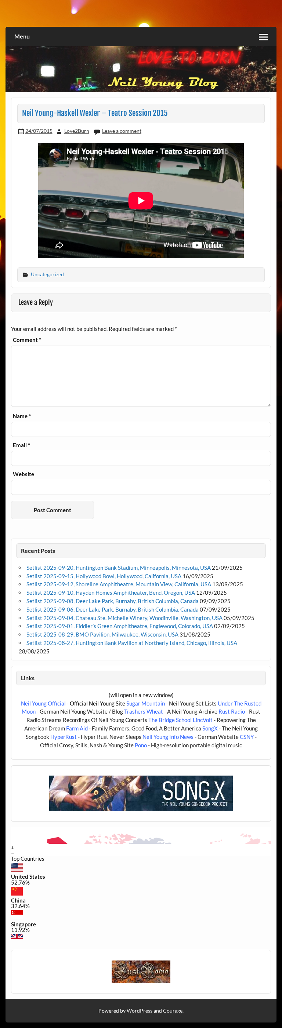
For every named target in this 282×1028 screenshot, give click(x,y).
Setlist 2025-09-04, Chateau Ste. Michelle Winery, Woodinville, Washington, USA (124, 618)
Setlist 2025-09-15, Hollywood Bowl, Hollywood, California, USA (103, 576)
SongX (210, 728)
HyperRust (63, 736)
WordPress (139, 1010)
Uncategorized (47, 274)
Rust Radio (231, 711)
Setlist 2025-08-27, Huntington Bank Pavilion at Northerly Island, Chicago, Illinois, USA (131, 642)
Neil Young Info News (168, 736)
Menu (22, 36)
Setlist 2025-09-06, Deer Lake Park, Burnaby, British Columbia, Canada (112, 609)
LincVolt (203, 720)
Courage (172, 1010)
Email (21, 445)
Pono (141, 745)
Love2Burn (76, 131)
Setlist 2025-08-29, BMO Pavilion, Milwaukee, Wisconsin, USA (102, 634)
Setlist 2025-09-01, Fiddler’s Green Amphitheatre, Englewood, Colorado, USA (119, 626)
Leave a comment (121, 131)
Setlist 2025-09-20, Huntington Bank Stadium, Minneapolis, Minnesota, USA (118, 567)
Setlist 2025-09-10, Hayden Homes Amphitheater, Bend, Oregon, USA (110, 592)
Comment (27, 340)
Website (23, 474)
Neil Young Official (43, 703)
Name (22, 416)
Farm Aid (77, 728)
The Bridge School (170, 720)
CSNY (247, 736)
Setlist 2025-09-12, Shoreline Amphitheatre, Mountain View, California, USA (118, 584)
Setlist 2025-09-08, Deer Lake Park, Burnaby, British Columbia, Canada (112, 601)
